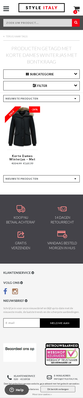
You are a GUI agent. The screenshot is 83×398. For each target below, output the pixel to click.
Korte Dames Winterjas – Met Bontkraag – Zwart (22, 157)
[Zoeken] (76, 23)
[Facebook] (5, 292)
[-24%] (22, 126)
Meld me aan (59, 323)
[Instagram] (15, 292)
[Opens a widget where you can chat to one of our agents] (16, 390)
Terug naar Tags (16, 36)
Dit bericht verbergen (57, 389)
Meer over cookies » (42, 394)
